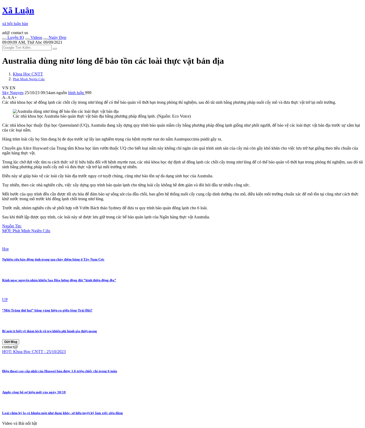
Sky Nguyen (13, 92)
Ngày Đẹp (57, 37)
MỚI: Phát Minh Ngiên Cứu (26, 231)
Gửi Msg (10, 342)
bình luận (76, 92)
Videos (35, 37)
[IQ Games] (4, 39)
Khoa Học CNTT (28, 74)
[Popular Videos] (27, 39)
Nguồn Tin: (12, 226)
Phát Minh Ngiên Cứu (29, 79)
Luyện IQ (15, 37)
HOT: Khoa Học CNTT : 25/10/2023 (34, 351)
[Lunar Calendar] (45, 39)
